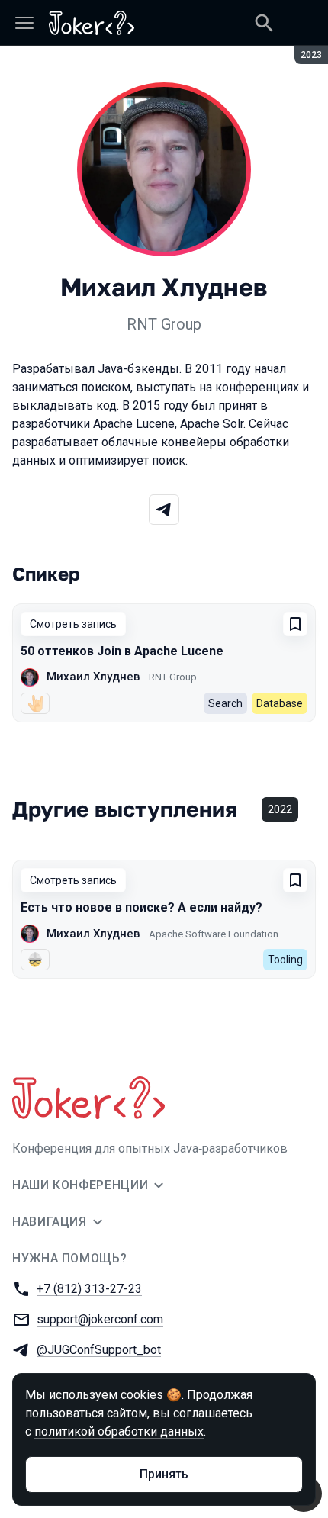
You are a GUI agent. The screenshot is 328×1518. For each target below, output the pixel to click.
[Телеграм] (164, 509)
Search (225, 703)
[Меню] (24, 23)
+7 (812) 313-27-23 (89, 1289)
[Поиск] (264, 23)
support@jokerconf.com (100, 1319)
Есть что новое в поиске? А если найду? (141, 907)
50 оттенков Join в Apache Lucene (122, 651)
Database (279, 703)
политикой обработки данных (119, 1431)
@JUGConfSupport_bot (99, 1350)
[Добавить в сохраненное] (295, 624)
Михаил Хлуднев (93, 677)
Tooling (285, 960)
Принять (164, 1474)
